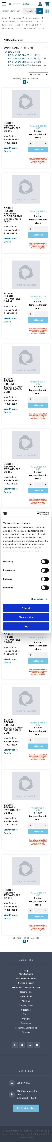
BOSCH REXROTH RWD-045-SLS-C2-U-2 (12, 638)
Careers (26, 1019)
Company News (26, 1005)
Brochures (26, 1023)
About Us (26, 1001)
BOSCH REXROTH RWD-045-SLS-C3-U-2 (12, 126)
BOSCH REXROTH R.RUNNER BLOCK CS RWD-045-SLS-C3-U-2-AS (13, 215)
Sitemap (26, 1032)
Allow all (26, 608)
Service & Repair (26, 983)
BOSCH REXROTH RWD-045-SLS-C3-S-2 (12, 467)
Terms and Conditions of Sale (26, 987)
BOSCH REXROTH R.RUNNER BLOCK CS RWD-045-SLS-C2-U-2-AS (13, 726)
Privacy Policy (9, 1134)
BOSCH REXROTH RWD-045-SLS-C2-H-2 (12, 808)
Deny (26, 626)
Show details (37, 599)
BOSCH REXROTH (18, 48)
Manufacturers (26, 974)
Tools (26, 1014)
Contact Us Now (26, 1108)
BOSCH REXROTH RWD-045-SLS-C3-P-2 (12, 297)
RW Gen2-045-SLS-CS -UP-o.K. (24, 65)
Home (4, 18)
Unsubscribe (26, 1137)
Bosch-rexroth (33, 18)
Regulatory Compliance (26, 1028)
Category (16, 18)
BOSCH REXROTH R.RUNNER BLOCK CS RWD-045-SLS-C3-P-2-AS (13, 385)
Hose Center (26, 996)
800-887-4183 (23, 1083)
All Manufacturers (13, 40)
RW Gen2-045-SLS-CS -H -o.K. (24, 55)
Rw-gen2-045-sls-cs (34, 28)
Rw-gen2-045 (32, 25)
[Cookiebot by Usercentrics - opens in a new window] (37, 513)
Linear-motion (8, 21)
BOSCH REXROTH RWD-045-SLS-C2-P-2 (12, 894)
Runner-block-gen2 (11, 25)
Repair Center (26, 992)
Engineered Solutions (26, 978)
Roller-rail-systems (30, 21)
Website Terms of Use (36, 1131)
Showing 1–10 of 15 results (26, 78)
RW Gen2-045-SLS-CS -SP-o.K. (24, 62)
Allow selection (26, 617)
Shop (26, 970)
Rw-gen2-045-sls (10, 28)
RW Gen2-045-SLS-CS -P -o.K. (24, 58)
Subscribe (26, 1010)
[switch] (45, 570)
